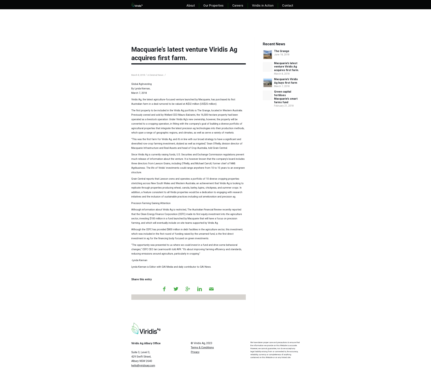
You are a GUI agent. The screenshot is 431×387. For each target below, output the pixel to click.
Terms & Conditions (202, 347)
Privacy (195, 352)
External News (156, 75)
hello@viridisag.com (143, 365)
